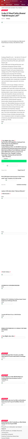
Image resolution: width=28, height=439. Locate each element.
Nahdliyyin (4, 10)
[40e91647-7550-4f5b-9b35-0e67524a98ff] (14, 250)
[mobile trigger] (2, 1)
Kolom (2, 286)
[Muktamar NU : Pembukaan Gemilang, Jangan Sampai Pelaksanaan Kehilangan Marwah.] (6, 293)
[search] (19, 1)
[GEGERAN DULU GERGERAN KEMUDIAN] (6, 279)
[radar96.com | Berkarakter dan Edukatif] (11, 1)
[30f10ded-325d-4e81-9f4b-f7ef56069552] (14, 130)
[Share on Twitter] (6, 48)
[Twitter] (7, 428)
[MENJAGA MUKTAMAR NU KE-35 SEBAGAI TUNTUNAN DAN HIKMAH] (6, 322)
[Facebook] (6, 428)
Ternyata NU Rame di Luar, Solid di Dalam (11, 314)
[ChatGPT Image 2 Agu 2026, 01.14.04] (14, 214)
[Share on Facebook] (2, 48)
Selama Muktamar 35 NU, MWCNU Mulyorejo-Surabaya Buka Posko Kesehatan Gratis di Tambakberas (12, 378)
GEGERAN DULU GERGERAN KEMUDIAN (10, 285)
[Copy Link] (2, 54)
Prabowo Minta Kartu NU (7, 145)
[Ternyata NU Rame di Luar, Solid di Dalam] (6, 308)
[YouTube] (8, 428)
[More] (9, 54)
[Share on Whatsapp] (2, 51)
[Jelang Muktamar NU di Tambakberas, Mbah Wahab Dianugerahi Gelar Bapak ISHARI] (13, 412)
